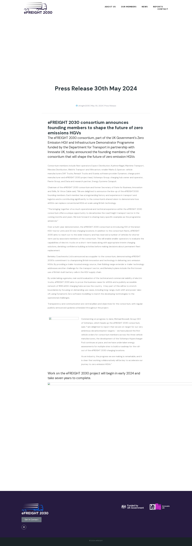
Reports (158, 7)
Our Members (128, 7)
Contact (163, 9)
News (145, 7)
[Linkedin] (24, 527)
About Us (110, 7)
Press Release (110, 106)
